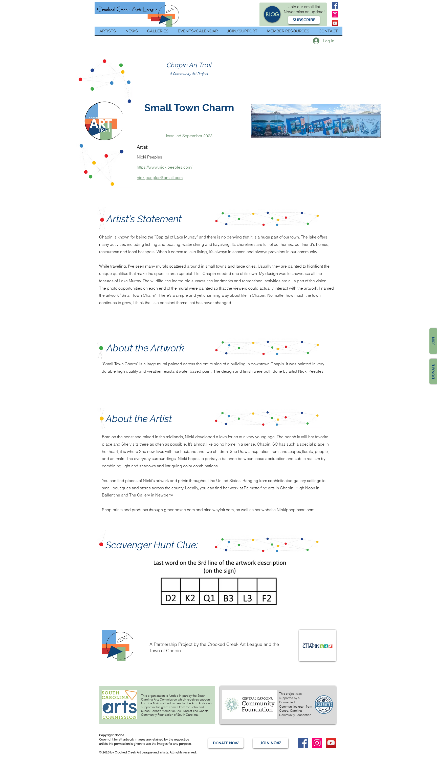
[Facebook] (335, 5)
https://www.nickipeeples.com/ (164, 167)
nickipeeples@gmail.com (160, 177)
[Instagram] (335, 14)
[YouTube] (335, 23)
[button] (304, 20)
